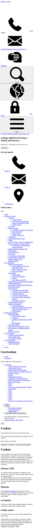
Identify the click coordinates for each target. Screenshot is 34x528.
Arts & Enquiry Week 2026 (16, 257)
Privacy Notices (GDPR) (19, 269)
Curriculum (11, 237)
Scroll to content (5, 1)
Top (2, 423)
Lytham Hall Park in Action (16, 238)
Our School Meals (13, 325)
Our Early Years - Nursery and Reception (20, 242)
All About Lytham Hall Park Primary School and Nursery (20, 222)
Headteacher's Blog (14, 342)
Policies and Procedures (15, 264)
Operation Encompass (18, 276)
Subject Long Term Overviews (17, 370)
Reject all (4, 444)
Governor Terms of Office (20, 295)
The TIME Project (13, 252)
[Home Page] (15, 134)
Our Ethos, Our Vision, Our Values (22, 230)
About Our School (10, 216)
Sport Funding (16, 311)
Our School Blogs (10, 340)
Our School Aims (17, 232)
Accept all (11, 444)
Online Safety (16, 275)
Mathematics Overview (15, 377)
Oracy (10, 385)
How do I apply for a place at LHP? (19, 244)
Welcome (11, 218)
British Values (16, 233)
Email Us (7, 187)
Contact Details (16, 220)
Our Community (9, 333)
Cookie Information (14, 409)
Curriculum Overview (14, 368)
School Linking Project (15, 259)
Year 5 (10, 397)
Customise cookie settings (23, 444)
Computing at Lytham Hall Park (17, 378)
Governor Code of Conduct (20, 292)
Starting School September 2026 (18, 249)
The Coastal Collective (15, 338)
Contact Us (5, 148)
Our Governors (12, 288)
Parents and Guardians (11, 313)
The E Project (12, 251)
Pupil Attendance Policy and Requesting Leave (20, 267)
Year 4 (10, 396)
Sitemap (7, 404)
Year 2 (10, 392)
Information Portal (13, 314)
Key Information (9, 263)
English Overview (13, 373)
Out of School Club (14, 337)
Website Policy (12, 411)
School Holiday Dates (18, 316)
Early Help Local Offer (19, 280)
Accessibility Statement (15, 408)
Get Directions (9, 204)
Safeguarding (12, 273)
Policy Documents (17, 271)
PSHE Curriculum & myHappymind (19, 380)
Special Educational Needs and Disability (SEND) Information (20, 282)
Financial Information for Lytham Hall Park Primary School (22, 308)
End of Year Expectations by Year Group (20, 401)
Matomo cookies (10, 491)
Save (17, 526)
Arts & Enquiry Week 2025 (16, 256)
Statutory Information (14, 304)
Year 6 (10, 399)
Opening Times (16, 225)
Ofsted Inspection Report (15, 302)
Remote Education (13, 331)
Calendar (14, 318)
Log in (6, 347)
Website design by (14, 420)
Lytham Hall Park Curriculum (17, 366)
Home (6, 214)
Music (10, 384)
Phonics (10, 375)
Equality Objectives (18, 235)
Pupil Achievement (17, 306)
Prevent (14, 278)
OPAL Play (11, 254)
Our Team (11, 226)
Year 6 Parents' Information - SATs (18, 326)
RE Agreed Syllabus (14, 382)
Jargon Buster (16, 323)
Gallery (10, 240)
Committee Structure (18, 294)
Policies (7, 406)
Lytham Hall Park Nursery (16, 335)
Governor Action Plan (18, 300)
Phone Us (7, 171)
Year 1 (10, 390)
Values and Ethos (13, 228)
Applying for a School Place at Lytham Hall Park (21, 246)
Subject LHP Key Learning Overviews (20, 371)
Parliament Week (13, 261)
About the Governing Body (20, 290)
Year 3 (10, 394)
